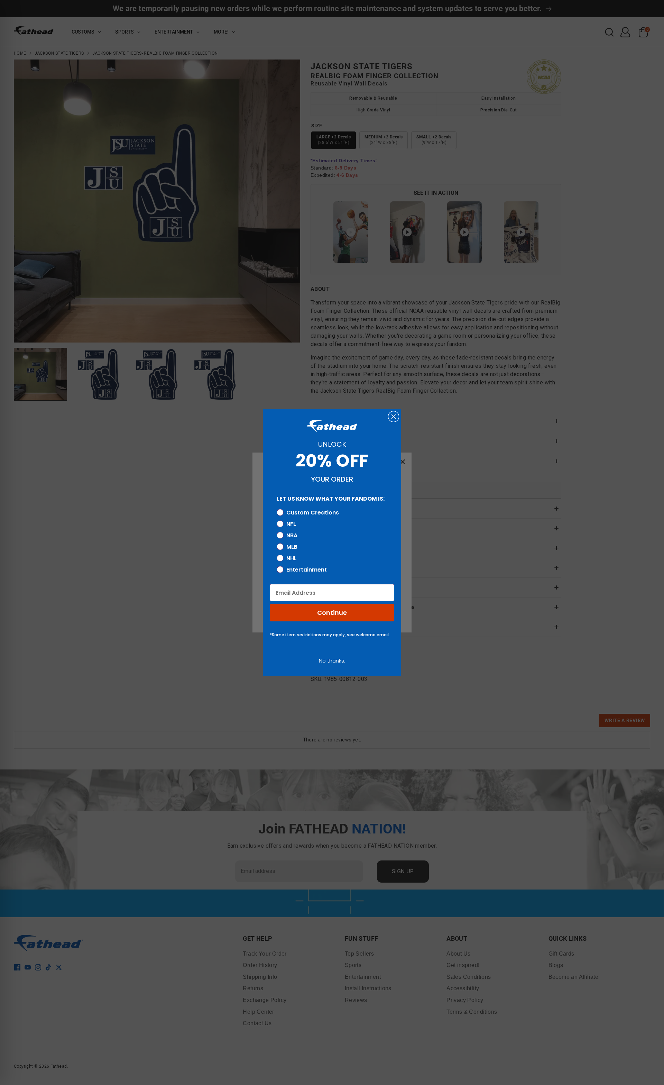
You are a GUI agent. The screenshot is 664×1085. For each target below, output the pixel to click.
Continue (332, 612)
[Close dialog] (393, 416)
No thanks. (332, 660)
